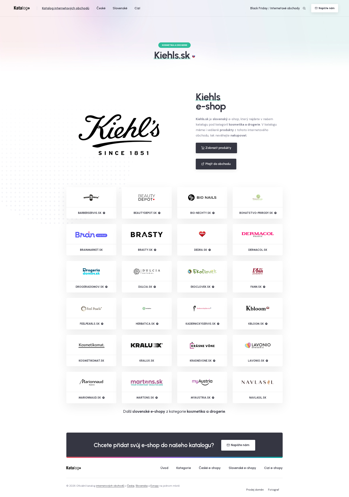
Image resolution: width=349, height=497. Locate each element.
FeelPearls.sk (90, 323)
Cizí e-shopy (273, 468)
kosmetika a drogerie (206, 411)
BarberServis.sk (89, 213)
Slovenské (120, 8)
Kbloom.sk (256, 323)
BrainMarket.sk (91, 250)
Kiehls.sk (172, 55)
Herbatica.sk (145, 323)
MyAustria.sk (200, 397)
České (101, 8)
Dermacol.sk (257, 250)
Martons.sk (145, 397)
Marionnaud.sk (90, 397)
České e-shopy (210, 468)
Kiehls (208, 97)
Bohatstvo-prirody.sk (256, 213)
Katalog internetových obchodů (65, 8)
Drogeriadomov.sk (90, 286)
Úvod (164, 468)
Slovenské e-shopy (242, 468)
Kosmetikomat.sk (91, 360)
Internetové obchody (285, 8)
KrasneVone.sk (201, 360)
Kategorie (183, 468)
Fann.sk (256, 286)
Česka (130, 485)
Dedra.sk (200, 250)
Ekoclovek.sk (200, 286)
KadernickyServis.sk (201, 323)
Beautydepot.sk (145, 213)
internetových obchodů (110, 485)
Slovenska (142, 485)
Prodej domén (255, 490)
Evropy (155, 485)
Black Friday (259, 8)
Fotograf (273, 490)
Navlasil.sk (257, 397)
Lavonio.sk (256, 360)
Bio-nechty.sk (200, 213)
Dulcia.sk (145, 286)
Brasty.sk (145, 250)
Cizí (137, 8)
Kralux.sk (146, 360)
